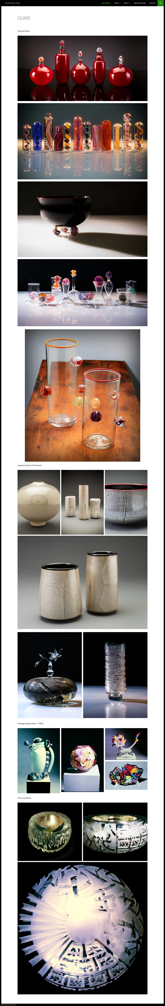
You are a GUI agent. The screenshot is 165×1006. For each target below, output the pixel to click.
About (126, 3)
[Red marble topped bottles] (82, 68)
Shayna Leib (12, 3)
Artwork (105, 3)
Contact (152, 3)
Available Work (140, 3)
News (117, 3)
